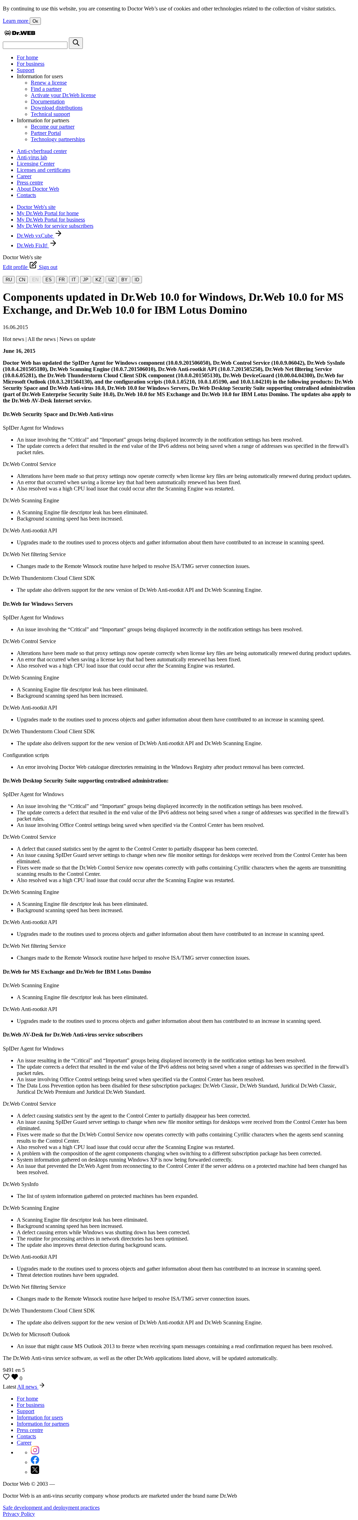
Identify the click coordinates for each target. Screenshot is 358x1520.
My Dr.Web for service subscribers (55, 226)
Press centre (30, 183)
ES (48, 279)
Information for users (40, 1417)
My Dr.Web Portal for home (48, 213)
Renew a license (49, 83)
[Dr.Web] (19, 34)
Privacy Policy (19, 1514)
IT (74, 279)
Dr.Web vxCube (35, 236)
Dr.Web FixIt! (33, 245)
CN (22, 279)
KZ (98, 279)
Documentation (48, 101)
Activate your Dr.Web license (63, 95)
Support (25, 70)
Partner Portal (46, 133)
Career (24, 176)
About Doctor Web (38, 189)
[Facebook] (35, 1462)
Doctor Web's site (36, 207)
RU (9, 279)
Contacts (26, 195)
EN (35, 279)
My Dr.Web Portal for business (51, 220)
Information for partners (43, 1424)
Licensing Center (36, 164)
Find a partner (46, 89)
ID (137, 279)
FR (62, 279)
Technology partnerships (58, 139)
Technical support (50, 114)
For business (30, 64)
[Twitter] (35, 1472)
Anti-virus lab (32, 157)
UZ (111, 279)
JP (85, 279)
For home (27, 57)
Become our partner (52, 127)
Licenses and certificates (43, 170)
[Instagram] (35, 1452)
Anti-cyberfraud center (42, 151)
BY (124, 279)
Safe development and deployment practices (51, 1508)
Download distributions (57, 108)
